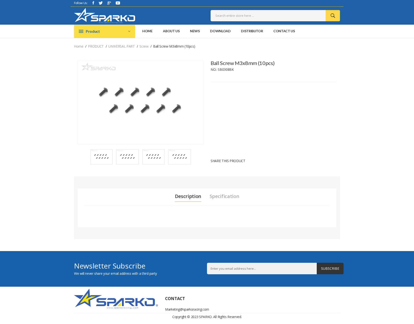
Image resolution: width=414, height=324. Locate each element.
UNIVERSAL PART (121, 46)
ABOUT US (171, 31)
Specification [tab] (224, 196)
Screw (143, 46)
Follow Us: (81, 3)
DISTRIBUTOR (252, 31)
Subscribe (330, 268)
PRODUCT (96, 46)
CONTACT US (284, 31)
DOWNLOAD (220, 31)
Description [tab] (188, 196)
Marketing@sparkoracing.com (184, 309)
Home (147, 31)
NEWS (195, 31)
